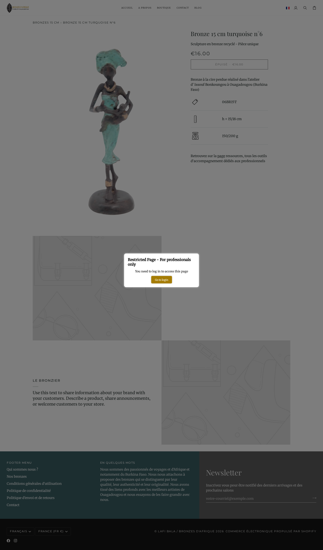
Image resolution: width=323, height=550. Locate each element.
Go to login (161, 280)
